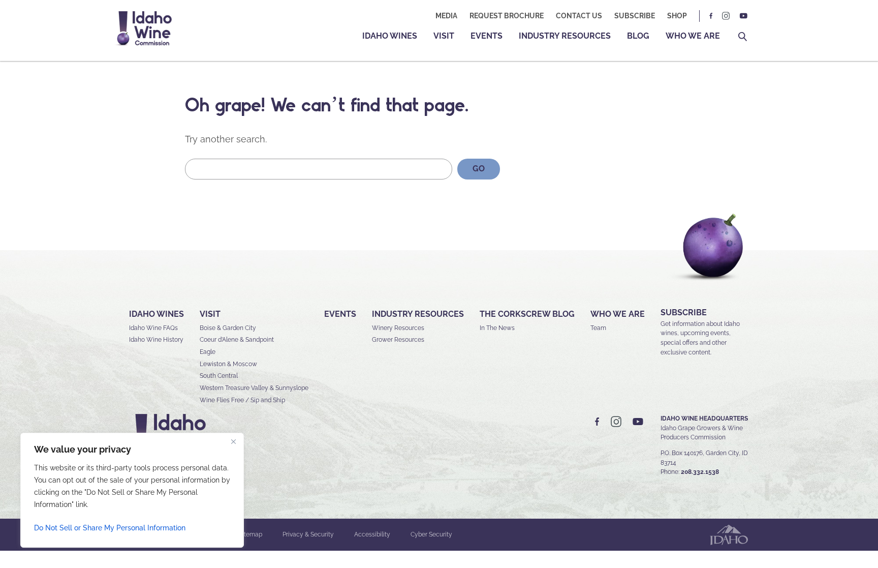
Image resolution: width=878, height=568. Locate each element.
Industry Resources (565, 36)
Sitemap (250, 534)
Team (598, 328)
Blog (638, 36)
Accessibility (372, 534)
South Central (219, 375)
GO (479, 168)
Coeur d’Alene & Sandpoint (237, 339)
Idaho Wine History (156, 339)
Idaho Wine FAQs (153, 328)
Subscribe (634, 16)
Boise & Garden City (228, 328)
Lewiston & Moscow (228, 364)
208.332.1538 (700, 471)
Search (742, 37)
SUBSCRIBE (684, 312)
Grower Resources (398, 339)
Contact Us (579, 16)
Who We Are (693, 36)
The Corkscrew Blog (527, 314)
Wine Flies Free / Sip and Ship (242, 400)
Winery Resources (398, 328)
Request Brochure (506, 16)
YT (743, 16)
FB (711, 16)
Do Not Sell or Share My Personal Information (109, 528)
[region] (132, 490)
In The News (497, 328)
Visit (443, 36)
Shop (677, 16)
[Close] (233, 441)
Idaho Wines (389, 36)
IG (726, 16)
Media (446, 16)
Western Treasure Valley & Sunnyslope (254, 388)
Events (487, 36)
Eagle (207, 351)
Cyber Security (431, 534)
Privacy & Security (308, 534)
